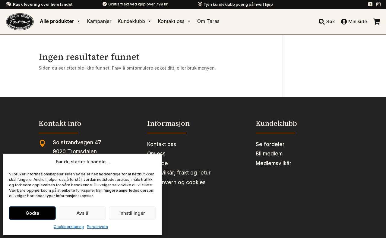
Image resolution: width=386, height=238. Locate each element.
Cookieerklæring (69, 226)
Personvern (97, 226)
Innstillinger (132, 213)
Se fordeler (270, 144)
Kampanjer (99, 21)
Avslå (82, 213)
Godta (32, 213)
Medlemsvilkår (274, 163)
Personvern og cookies (176, 182)
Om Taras (208, 21)
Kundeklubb (131, 21)
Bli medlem (269, 154)
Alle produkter (57, 21)
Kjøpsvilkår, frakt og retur (179, 173)
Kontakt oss (171, 21)
